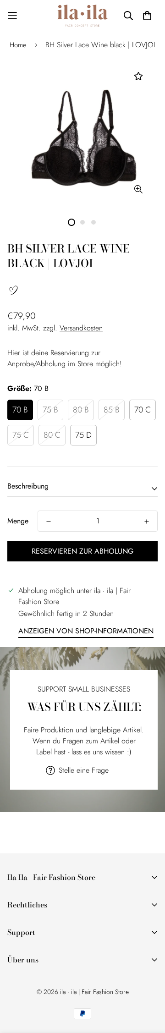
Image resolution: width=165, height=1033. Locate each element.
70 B (20, 410)
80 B (81, 410)
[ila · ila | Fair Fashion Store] (82, 15)
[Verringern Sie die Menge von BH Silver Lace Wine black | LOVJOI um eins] (48, 521)
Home (18, 45)
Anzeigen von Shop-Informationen (86, 631)
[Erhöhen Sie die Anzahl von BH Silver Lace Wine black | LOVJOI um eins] (146, 521)
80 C (52, 435)
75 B (50, 410)
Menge (17, 521)
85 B (112, 410)
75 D (83, 435)
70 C (142, 410)
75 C (20, 435)
